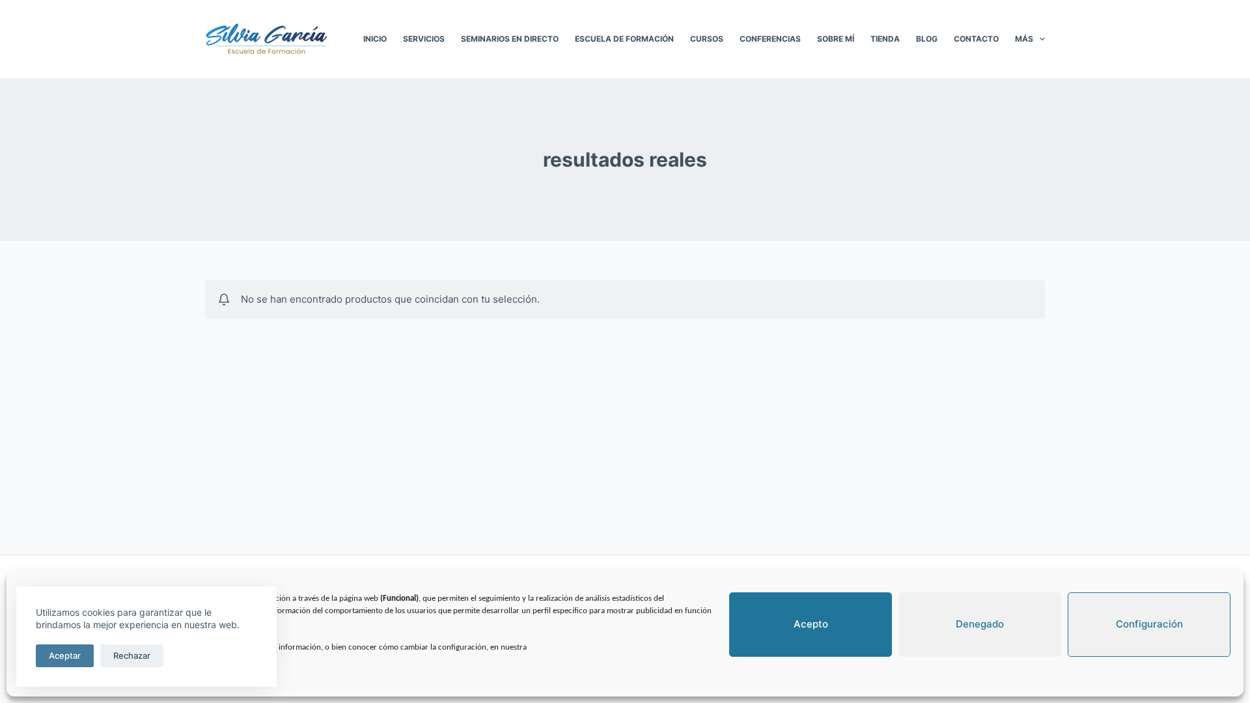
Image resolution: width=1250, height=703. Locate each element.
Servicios (424, 39)
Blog (927, 39)
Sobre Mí (835, 39)
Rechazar (131, 655)
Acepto (811, 624)
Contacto (976, 39)
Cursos (706, 39)
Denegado (980, 624)
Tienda (885, 39)
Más (1024, 39)
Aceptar (65, 655)
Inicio (375, 39)
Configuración (1149, 624)
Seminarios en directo (510, 39)
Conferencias (770, 39)
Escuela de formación (624, 39)
